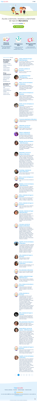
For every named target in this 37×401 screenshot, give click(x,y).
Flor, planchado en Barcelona (26, 270)
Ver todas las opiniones (18, 395)
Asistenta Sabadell (6, 70)
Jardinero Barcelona (6, 77)
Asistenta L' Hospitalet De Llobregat (7, 66)
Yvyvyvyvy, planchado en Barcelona (28, 119)
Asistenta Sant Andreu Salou (7, 87)
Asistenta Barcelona (6, 75)
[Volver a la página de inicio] (4, 1)
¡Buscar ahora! (19, 26)
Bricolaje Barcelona (6, 81)
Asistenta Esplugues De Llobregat (7, 91)
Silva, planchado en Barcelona (26, 322)
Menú (34, 1)
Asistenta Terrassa (6, 69)
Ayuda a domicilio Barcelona (6, 79)
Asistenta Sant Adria (6, 94)
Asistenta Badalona (6, 67)
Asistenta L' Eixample (6, 63)
